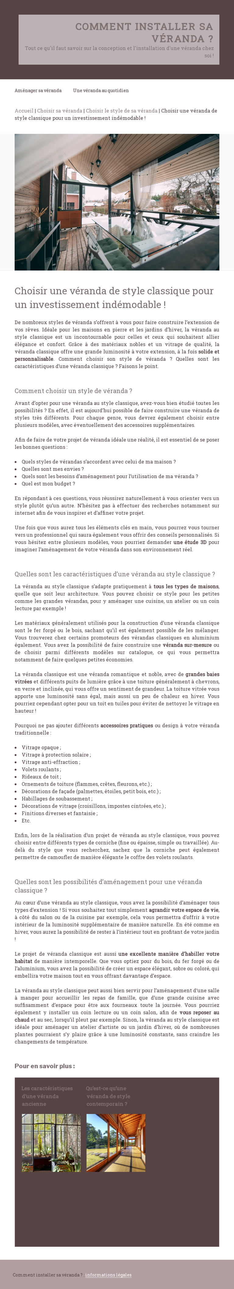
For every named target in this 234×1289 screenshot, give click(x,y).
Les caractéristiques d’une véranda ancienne (47, 1096)
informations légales (108, 1275)
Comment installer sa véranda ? (145, 32)
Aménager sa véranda (38, 90)
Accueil (24, 110)
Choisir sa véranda (59, 110)
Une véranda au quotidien (101, 90)
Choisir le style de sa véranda (122, 110)
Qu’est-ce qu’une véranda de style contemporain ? (108, 1096)
